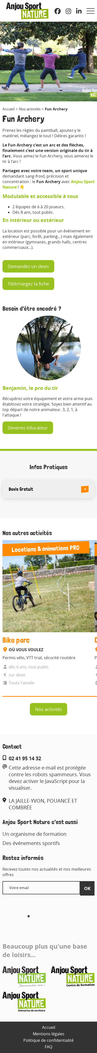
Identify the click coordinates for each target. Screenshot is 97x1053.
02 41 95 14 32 (25, 758)
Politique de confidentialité (48, 1040)
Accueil (8, 108)
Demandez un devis (28, 266)
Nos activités (30, 108)
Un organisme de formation (34, 834)
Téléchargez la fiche (28, 284)
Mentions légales (48, 1034)
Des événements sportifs (31, 843)
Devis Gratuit (21, 489)
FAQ (48, 1047)
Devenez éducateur (28, 428)
